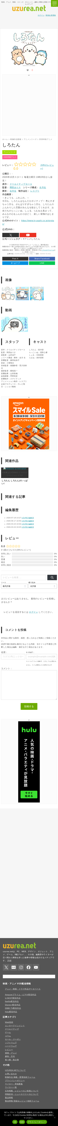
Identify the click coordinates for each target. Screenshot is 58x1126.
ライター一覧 (11, 1087)
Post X (15, 258)
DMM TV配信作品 (13, 1008)
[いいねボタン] (27, 70)
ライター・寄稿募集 (14, 1084)
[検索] (52, 577)
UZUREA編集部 (28, 518)
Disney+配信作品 (12, 1005)
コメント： (6, 668)
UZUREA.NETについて (15, 1070)
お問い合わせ (11, 1074)
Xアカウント (10, 235)
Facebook (28, 967)
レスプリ (34, 191)
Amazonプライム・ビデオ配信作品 (20, 995)
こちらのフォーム (48, 250)
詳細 (9, 960)
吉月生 (42, 187)
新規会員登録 (51, 15)
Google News (13, 967)
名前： (4, 652)
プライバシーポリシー (15, 1080)
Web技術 (9, 1022)
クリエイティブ (12, 1029)
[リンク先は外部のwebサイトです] (29, 448)
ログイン (41, 15)
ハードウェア (11, 1046)
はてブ (15, 263)
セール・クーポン (13, 1039)
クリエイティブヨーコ (21, 184)
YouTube (36, 967)
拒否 (22, 1122)
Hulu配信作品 (11, 1012)
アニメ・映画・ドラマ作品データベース (23, 989)
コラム (8, 1036)
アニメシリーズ (9, 152)
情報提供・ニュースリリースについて (22, 1094)
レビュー (9, 1049)
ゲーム (8, 1032)
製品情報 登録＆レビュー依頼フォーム (22, 1101)
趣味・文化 (10, 1056)
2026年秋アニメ (10, 157)
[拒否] (54, 1117)
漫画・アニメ (11, 1053)
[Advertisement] (29, 21)
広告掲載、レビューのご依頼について (22, 1091)
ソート (3, 582)
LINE (42, 263)
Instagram (21, 967)
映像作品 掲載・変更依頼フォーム (20, 1077)
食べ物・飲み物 (12, 1060)
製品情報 (9, 1098)
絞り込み (32, 582)
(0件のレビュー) (47, 167)
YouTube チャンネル (28, 235)
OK (15, 1122)
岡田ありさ (15, 187)
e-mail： (30, 652)
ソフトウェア (11, 1043)
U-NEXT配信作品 (12, 998)
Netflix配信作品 (12, 1001)
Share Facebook (42, 258)
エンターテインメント (15, 1026)
